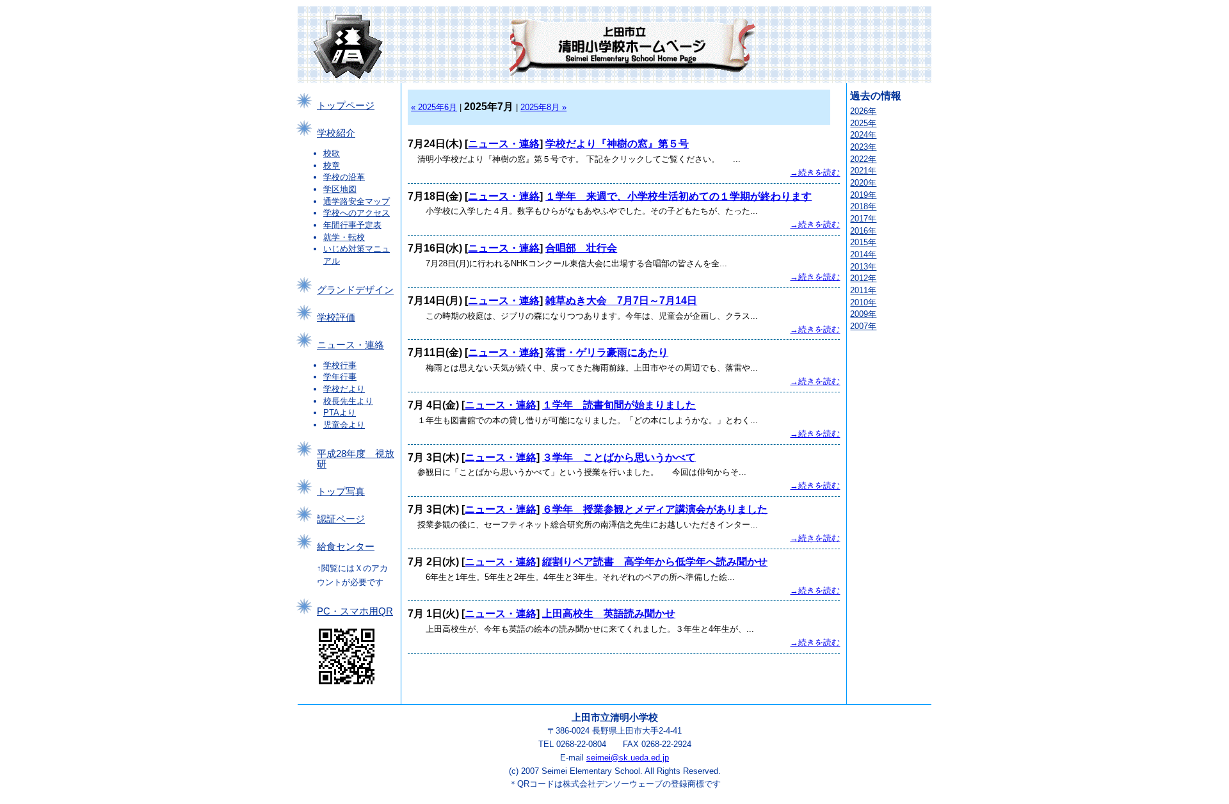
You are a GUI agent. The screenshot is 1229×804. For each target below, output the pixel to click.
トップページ (345, 105)
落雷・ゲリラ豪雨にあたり (606, 352)
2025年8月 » (543, 107)
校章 (331, 165)
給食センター (345, 547)
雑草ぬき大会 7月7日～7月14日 (621, 300)
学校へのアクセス (356, 213)
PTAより (339, 412)
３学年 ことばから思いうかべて (619, 457)
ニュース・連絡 (350, 345)
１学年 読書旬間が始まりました (619, 404)
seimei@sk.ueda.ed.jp (627, 757)
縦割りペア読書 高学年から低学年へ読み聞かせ (654, 561)
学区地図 (340, 189)
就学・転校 (344, 237)
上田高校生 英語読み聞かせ (608, 613)
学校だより (344, 389)
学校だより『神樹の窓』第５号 (617, 143)
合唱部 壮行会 (581, 248)
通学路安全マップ (356, 201)
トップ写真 (341, 491)
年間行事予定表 (352, 225)
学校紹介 (336, 133)
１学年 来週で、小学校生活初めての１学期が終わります (678, 196)
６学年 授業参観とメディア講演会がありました (654, 509)
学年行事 (340, 377)
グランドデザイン (355, 290)
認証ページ (341, 519)
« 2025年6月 (434, 107)
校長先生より (348, 401)
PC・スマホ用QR (355, 611)
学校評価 (336, 317)
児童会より (344, 425)
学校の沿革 (344, 177)
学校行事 (340, 365)
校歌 (331, 153)
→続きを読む (815, 172)
